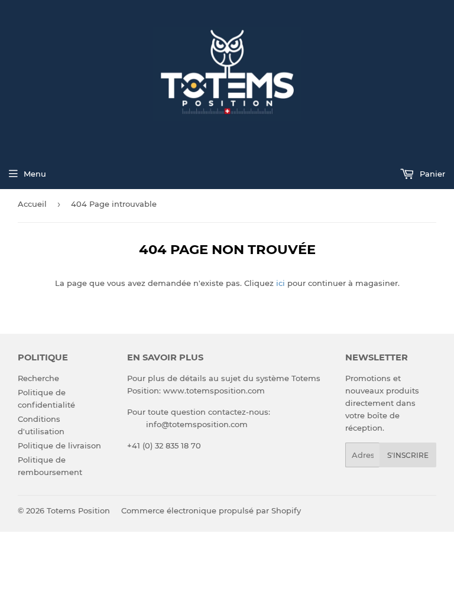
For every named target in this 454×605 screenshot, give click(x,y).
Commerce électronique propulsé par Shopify (211, 510)
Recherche (38, 378)
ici (280, 283)
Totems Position (78, 510)
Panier (431, 173)
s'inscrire (408, 455)
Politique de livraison (59, 445)
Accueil (32, 204)
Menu (35, 173)
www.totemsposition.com (214, 390)
